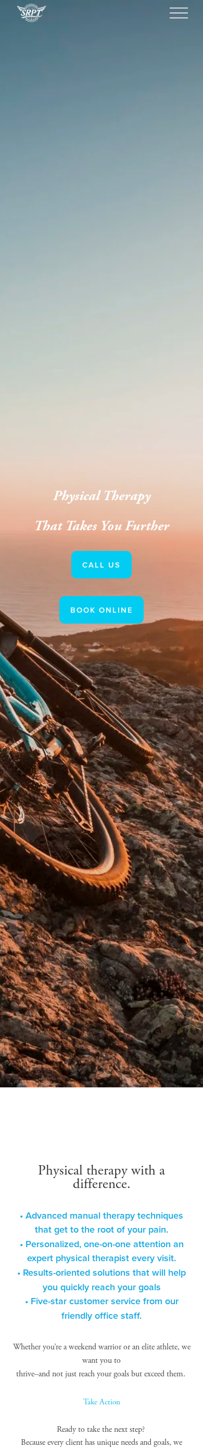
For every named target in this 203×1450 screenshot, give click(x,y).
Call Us (101, 564)
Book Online (101, 609)
